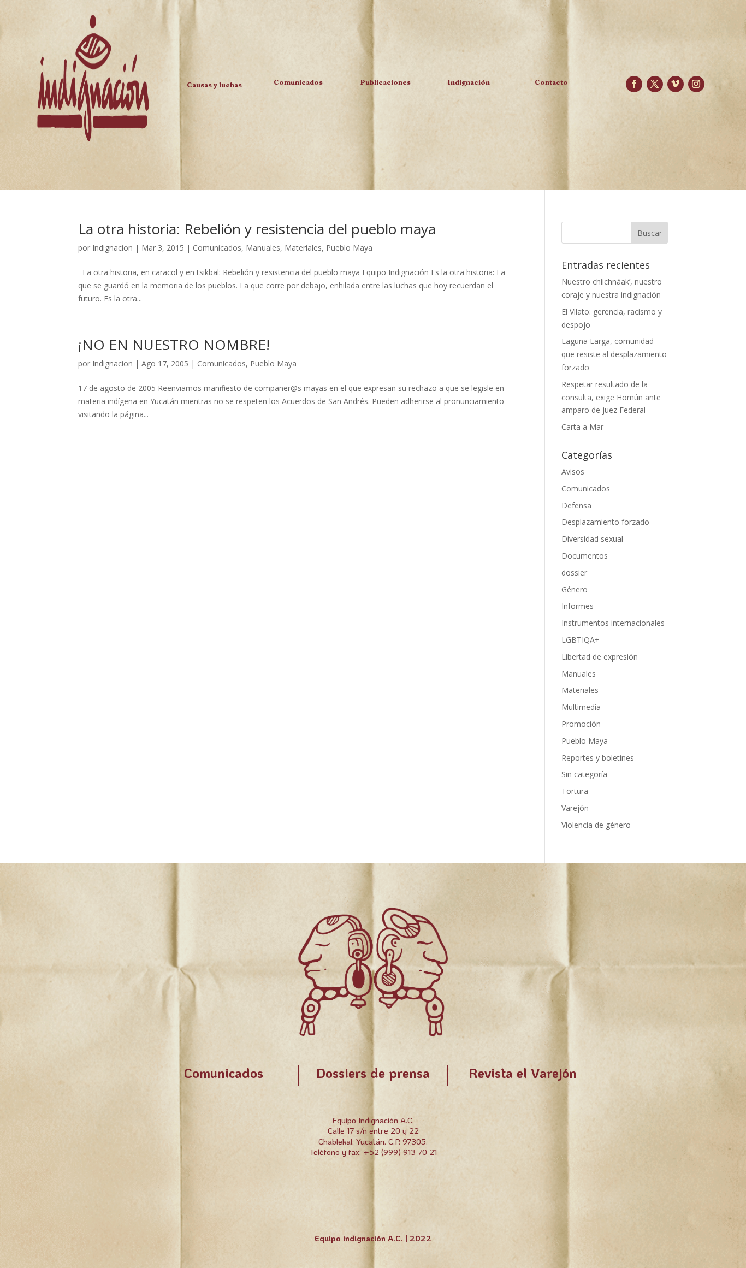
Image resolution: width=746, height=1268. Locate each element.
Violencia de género (596, 825)
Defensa (576, 505)
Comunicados (217, 247)
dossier (574, 572)
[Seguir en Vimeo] (675, 84)
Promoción (581, 724)
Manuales (263, 247)
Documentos (584, 555)
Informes (577, 606)
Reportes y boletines (597, 757)
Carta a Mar (582, 427)
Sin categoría (584, 774)
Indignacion (112, 247)
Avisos (572, 471)
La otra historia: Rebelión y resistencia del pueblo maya (257, 229)
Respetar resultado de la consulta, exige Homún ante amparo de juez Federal (611, 397)
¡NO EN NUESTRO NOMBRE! (174, 344)
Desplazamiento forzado (605, 522)
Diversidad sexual (592, 539)
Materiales (303, 247)
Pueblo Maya (349, 247)
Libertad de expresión (599, 656)
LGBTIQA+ (580, 640)
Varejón (575, 808)
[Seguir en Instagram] (696, 84)
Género (574, 589)
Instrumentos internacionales (613, 623)
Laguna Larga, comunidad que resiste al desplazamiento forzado (614, 354)
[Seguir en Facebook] (634, 84)
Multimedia (581, 707)
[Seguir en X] (655, 84)
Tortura (574, 791)
